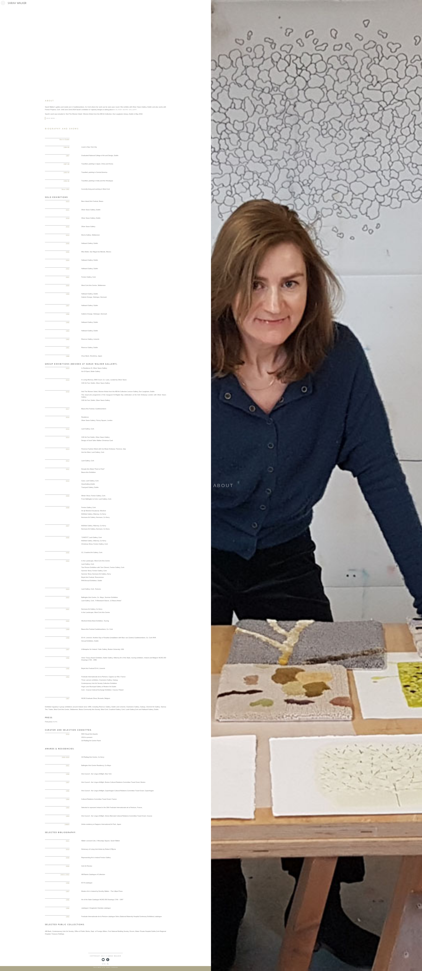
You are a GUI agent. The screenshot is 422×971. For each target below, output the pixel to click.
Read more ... (51, 118)
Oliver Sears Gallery (126, 109)
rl (108, 964)
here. (55, 722)
